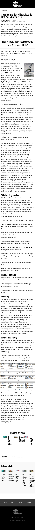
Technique (4, 10)
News (5, 502)
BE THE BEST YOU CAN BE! (28, 441)
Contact (29, 502)
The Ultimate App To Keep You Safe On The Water (24, 479)
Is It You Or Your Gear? (7, 441)
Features (20, 502)
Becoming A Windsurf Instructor (22, 439)
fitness (9, 457)
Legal (12, 517)
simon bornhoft (20, 457)
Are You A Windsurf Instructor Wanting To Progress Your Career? (31, 479)
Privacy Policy (19, 517)
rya (13, 457)
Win (12, 502)
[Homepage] (17, 511)
